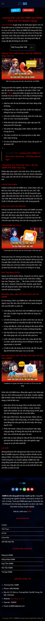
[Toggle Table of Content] (30, 47)
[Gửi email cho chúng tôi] (20, 489)
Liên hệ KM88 (7, 25)
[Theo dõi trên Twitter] (17, 489)
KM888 (9, 93)
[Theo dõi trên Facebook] (13, 489)
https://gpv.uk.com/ (17, 599)
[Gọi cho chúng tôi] (24, 489)
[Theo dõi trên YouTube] (32, 489)
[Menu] (3, 3)
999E (30, 511)
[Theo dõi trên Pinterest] (28, 489)
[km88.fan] (22, 3)
